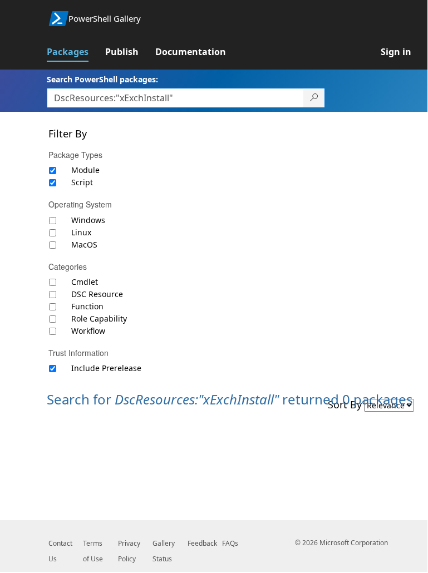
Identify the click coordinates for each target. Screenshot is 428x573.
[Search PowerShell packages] (314, 98)
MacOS (84, 244)
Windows (88, 220)
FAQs (230, 543)
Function (87, 306)
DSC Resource (97, 294)
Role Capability (99, 318)
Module (85, 170)
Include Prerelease (106, 368)
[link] (76, 51)
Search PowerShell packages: (102, 79)
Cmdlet (84, 281)
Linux (81, 232)
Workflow (88, 330)
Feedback (202, 543)
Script (82, 182)
